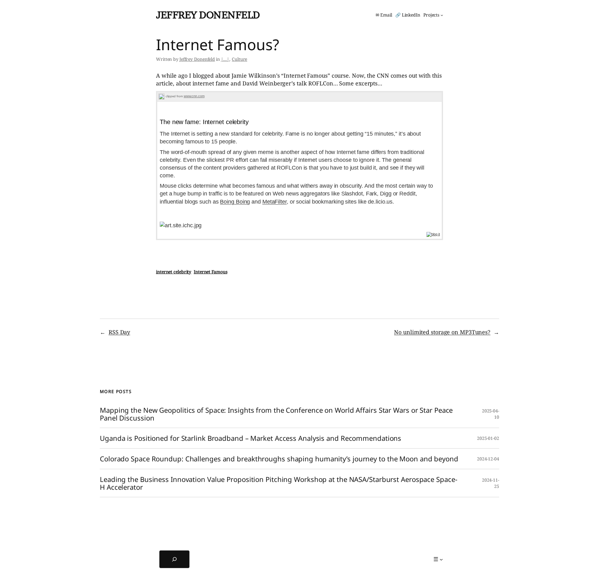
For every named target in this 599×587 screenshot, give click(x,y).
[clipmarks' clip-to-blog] (161, 96)
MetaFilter (274, 202)
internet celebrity (173, 272)
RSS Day (119, 332)
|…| (225, 59)
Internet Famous (210, 272)
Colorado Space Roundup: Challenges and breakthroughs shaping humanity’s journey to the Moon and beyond (279, 459)
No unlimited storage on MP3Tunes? (442, 332)
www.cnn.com (194, 96)
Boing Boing (235, 202)
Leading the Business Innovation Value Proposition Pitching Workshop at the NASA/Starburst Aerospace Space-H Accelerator (278, 483)
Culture (239, 59)
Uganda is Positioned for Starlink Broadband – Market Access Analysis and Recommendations (250, 438)
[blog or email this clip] (433, 234)
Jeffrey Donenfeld (208, 15)
